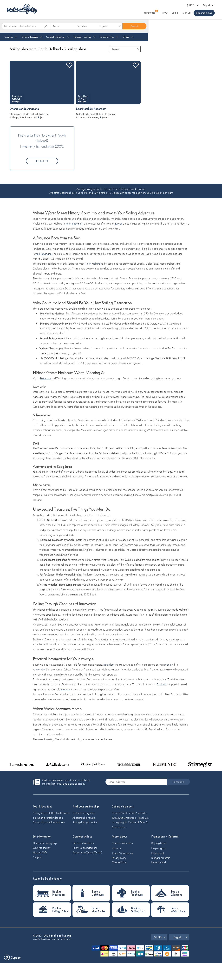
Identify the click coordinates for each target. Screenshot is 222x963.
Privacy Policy (119, 858)
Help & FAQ (40, 852)
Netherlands (16, 114)
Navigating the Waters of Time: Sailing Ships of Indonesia (131, 822)
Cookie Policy (119, 862)
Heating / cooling (82, 36)
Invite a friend (158, 862)
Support (37, 857)
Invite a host (157, 853)
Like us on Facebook (83, 843)
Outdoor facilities (29, 36)
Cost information (41, 848)
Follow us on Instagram (84, 848)
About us (116, 848)
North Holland (92, 263)
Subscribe (178, 782)
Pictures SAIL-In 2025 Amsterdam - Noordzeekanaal (131, 813)
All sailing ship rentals (83, 817)
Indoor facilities (106, 36)
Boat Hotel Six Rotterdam (91, 109)
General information (55, 36)
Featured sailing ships (83, 813)
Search (134, 26)
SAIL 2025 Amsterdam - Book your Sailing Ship (131, 817)
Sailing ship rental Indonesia (48, 817)
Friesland (161, 684)
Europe (119, 223)
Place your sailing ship (45, 843)
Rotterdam (44, 114)
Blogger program (160, 858)
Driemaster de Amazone (24, 109)
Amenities (8, 36)
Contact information (122, 843)
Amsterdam (39, 669)
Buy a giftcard (158, 843)
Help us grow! (159, 848)
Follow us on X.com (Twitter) (87, 852)
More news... (119, 827)
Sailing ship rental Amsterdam (49, 822)
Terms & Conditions (122, 853)
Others (126, 36)
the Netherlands (74, 223)
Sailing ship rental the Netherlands (51, 813)
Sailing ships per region (85, 822)
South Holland (31, 114)
